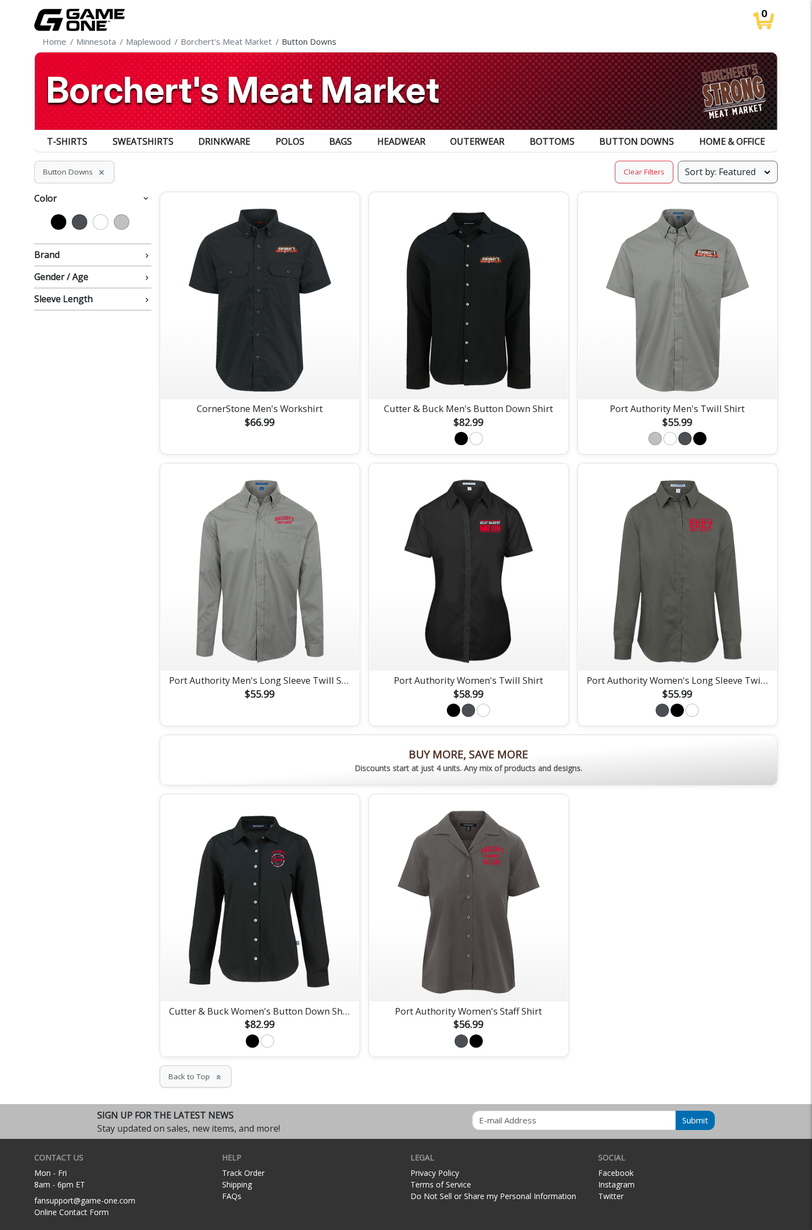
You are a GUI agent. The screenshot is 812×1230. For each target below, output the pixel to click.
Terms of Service (440, 1184)
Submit (695, 1120)
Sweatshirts (143, 141)
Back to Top (195, 1076)
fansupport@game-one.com (84, 1200)
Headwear (401, 141)
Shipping (237, 1184)
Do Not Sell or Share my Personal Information (493, 1196)
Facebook (616, 1173)
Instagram (616, 1184)
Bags (340, 141)
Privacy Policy (434, 1173)
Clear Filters (644, 172)
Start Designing (259, 377)
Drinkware (224, 141)
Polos (290, 141)
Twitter (611, 1196)
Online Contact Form (71, 1212)
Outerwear (477, 141)
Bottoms (552, 141)
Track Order (243, 1173)
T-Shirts (67, 141)
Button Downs (636, 141)
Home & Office (732, 141)
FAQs (231, 1196)
